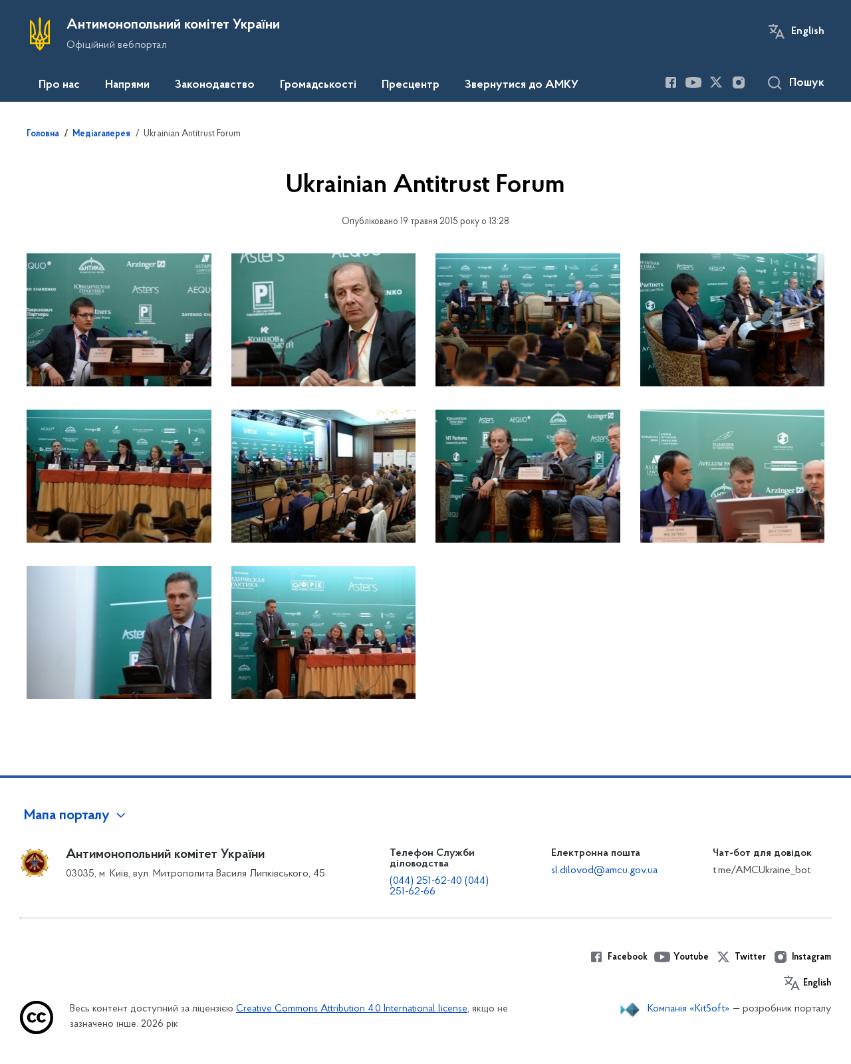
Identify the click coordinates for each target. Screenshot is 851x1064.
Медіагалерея (101, 134)
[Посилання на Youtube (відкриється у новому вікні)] (693, 82)
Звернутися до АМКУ (521, 85)
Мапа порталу (67, 816)
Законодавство (215, 85)
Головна (43, 134)
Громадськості (318, 85)
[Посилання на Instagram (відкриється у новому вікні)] (739, 82)
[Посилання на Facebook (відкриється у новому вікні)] (671, 82)
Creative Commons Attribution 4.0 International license (351, 1009)
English (807, 31)
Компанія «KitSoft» (689, 1008)
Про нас (59, 85)
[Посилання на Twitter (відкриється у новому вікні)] (716, 82)
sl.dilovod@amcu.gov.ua (604, 870)
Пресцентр (410, 85)
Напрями (127, 85)
